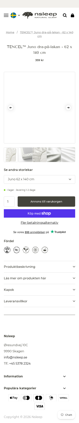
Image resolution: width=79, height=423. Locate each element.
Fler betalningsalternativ (39, 223)
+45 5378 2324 (20, 363)
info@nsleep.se (15, 357)
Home (10, 32)
